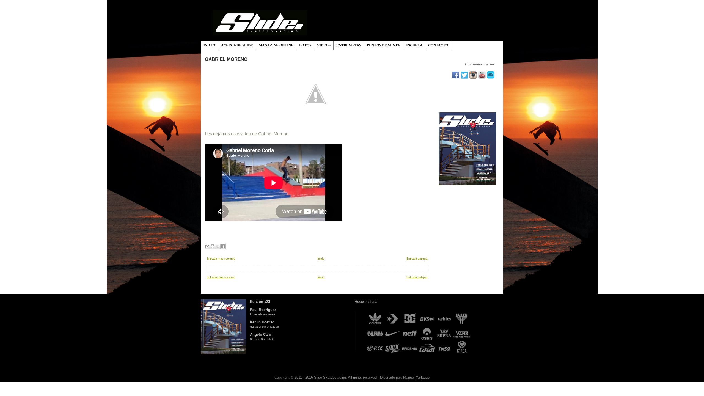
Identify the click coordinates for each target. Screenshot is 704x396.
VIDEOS (324, 45)
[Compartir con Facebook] (223, 246)
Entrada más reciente (221, 258)
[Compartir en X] (218, 246)
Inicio (320, 258)
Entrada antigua (416, 258)
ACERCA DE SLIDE (237, 45)
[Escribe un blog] (212, 246)
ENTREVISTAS (348, 45)
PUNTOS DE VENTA (383, 45)
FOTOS (305, 45)
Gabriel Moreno (226, 59)
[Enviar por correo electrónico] (207, 246)
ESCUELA (414, 45)
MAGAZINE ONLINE (276, 45)
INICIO (209, 45)
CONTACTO (438, 45)
